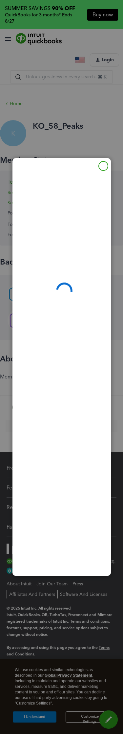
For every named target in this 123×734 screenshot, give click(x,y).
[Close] (103, 166)
